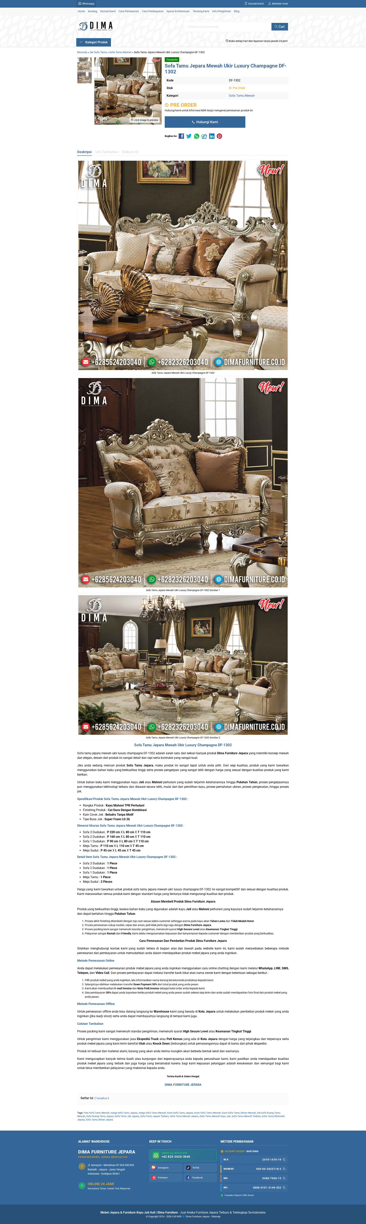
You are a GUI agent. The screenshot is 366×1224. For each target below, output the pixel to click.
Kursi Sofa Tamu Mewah (207, 1112)
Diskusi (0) (130, 152)
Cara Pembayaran (153, 11)
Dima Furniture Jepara (200, 901)
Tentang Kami (201, 11)
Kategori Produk (96, 42)
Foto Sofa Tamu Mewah (96, 1112)
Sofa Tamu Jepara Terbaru (154, 1116)
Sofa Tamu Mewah (242, 95)
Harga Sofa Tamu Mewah (152, 1112)
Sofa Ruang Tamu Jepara (100, 1116)
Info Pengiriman (221, 11)
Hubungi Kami (207, 122)
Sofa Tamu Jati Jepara (127, 1116)
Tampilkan (101, 1098)
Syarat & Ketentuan (178, 11)
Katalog (92, 11)
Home (81, 11)
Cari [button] (281, 26)
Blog (236, 11)
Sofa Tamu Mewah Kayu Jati (215, 1116)
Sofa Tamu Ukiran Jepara (99, 1119)
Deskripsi (84, 152)
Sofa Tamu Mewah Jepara (184, 1116)
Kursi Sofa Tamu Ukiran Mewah (239, 1112)
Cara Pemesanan (129, 11)
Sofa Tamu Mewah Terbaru (246, 1116)
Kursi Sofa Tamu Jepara (180, 1112)
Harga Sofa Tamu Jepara (124, 1112)
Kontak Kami (108, 11)
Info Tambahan (106, 152)
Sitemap (215, 1216)
